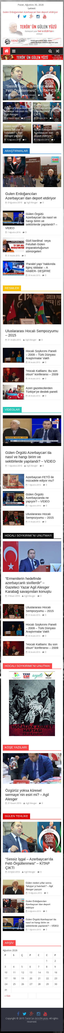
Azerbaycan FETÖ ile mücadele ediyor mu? (40, 472)
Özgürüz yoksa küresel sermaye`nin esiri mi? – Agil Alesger (17, 105)
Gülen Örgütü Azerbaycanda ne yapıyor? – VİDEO (38, 491)
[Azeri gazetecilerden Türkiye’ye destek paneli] (13, 380)
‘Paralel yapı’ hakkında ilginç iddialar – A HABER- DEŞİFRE (40, 261)
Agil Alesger (44, 89)
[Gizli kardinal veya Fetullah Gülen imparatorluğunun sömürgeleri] (13, 233)
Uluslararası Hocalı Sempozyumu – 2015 (40, 509)
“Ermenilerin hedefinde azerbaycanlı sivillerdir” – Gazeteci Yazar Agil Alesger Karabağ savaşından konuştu (28, 578)
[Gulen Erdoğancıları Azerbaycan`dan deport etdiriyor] (47, 119)
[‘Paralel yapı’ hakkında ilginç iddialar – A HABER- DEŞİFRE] (13, 256)
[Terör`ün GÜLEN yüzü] (32, 23)
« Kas (7, 989)
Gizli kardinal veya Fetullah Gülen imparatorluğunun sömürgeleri (38, 240)
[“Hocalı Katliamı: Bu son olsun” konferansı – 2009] (13, 363)
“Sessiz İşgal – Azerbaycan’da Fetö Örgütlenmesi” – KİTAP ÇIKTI (29, 857)
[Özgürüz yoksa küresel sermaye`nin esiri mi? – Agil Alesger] (17, 98)
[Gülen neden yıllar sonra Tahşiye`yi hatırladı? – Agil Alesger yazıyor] (13, 875)
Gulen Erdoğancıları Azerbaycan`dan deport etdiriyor (30, 12)
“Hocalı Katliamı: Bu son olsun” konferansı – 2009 (42, 366)
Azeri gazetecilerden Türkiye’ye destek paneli (41, 383)
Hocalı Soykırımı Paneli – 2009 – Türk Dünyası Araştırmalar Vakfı (41, 348)
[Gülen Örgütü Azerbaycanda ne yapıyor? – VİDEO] (13, 487)
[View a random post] (57, 51)
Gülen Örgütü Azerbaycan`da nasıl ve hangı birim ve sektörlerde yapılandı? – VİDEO (31, 214)
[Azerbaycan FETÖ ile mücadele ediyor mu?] (13, 469)
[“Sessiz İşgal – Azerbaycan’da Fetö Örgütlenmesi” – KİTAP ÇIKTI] (32, 817)
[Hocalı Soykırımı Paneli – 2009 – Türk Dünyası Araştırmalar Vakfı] (13, 343)
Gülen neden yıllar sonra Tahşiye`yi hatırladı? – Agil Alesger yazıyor (39, 879)
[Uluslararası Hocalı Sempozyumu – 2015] (32, 289)
